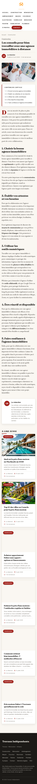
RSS (31, 761)
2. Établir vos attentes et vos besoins (18, 94)
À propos (5, 27)
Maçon (18, 16)
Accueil (5, 12)
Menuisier (28, 20)
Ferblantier (15, 23)
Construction (16, 12)
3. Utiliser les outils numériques (16, 97)
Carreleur (18, 20)
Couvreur (27, 16)
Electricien (7, 20)
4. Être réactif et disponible (15, 100)
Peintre (5, 23)
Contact (16, 27)
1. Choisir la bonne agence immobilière (18, 91)
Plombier (25, 23)
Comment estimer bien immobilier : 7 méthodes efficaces (13, 656)
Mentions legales (22, 761)
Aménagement (7, 16)
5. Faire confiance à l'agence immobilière (19, 103)
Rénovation (28, 12)
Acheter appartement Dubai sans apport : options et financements (15, 557)
